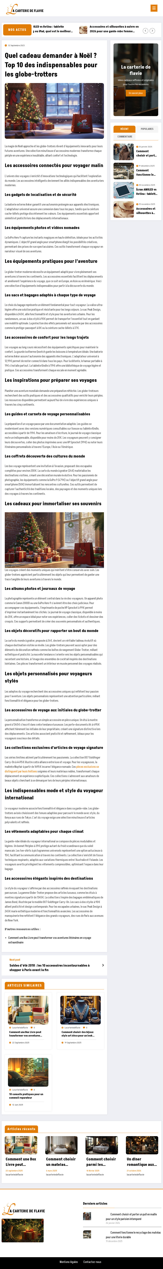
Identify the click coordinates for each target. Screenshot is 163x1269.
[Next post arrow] (103, 965)
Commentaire (124, 136)
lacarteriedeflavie (20, 1027)
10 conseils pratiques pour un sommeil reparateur (26, 1096)
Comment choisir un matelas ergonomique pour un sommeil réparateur (61, 1162)
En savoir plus (136, 93)
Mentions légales (69, 1262)
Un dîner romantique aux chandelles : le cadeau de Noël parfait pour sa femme (140, 1162)
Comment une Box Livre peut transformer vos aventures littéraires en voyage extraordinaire (25, 1034)
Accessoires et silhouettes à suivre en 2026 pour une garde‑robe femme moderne (94, 29)
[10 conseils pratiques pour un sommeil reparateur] (28, 1072)
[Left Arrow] (145, 30)
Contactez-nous (92, 1262)
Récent (124, 129)
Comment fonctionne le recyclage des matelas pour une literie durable (145, 172)
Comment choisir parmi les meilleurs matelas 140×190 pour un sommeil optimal (101, 1162)
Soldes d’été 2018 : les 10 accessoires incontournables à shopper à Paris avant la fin (50, 967)
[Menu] (154, 8)
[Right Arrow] (152, 30)
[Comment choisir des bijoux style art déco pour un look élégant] (80, 1010)
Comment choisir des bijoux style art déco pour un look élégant (78, 1034)
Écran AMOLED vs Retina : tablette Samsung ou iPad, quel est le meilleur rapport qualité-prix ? (146, 192)
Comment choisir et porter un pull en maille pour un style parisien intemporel (146, 153)
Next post (15, 959)
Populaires (147, 129)
